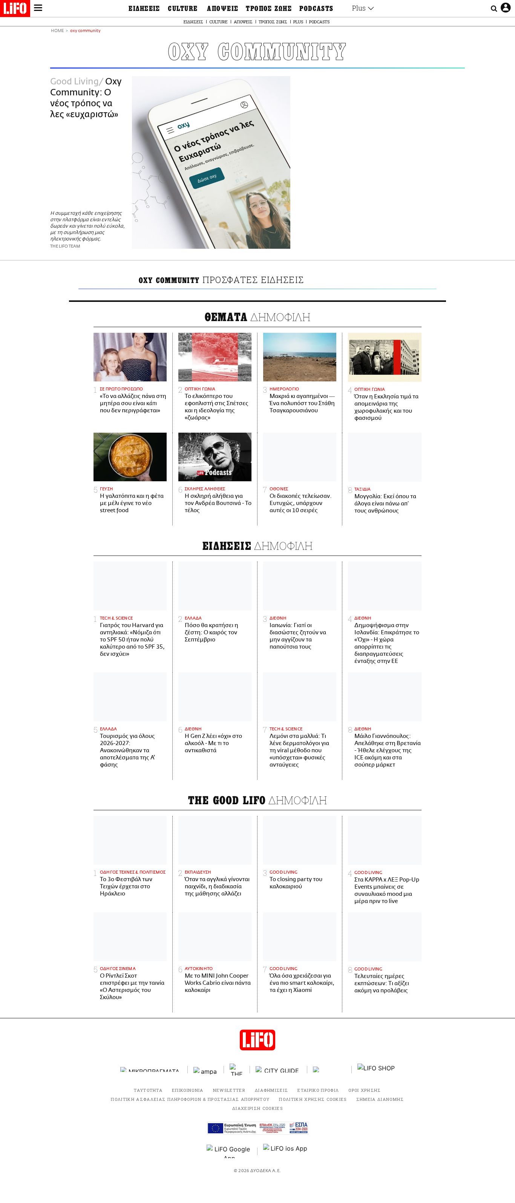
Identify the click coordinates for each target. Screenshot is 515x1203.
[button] (38, 8)
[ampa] (205, 1069)
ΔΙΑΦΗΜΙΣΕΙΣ (271, 1090)
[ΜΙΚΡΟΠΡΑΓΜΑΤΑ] (151, 1069)
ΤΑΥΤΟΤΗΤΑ (148, 1090)
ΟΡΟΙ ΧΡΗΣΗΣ (364, 1090)
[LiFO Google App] (229, 1151)
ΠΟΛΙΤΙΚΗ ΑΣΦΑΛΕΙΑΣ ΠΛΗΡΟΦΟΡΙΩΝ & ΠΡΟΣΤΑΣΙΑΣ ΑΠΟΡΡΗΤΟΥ (190, 1099)
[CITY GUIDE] (279, 1069)
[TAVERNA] (329, 1069)
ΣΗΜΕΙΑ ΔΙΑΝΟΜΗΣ (380, 1099)
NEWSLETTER (229, 1090)
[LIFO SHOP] (376, 1070)
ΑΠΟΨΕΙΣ (222, 9)
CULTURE (183, 9)
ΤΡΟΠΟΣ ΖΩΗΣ (269, 9)
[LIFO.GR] (15, 10)
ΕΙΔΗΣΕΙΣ (144, 9)
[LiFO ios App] (285, 1151)
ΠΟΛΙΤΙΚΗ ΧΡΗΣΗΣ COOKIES (312, 1099)
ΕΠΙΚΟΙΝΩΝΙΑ (188, 1090)
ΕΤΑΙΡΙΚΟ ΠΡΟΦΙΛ (318, 1090)
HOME (57, 31)
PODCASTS (316, 9)
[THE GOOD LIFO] (237, 1070)
